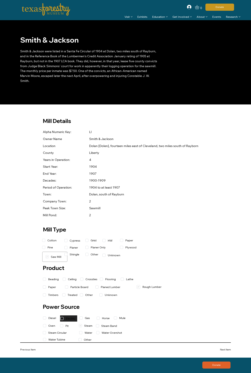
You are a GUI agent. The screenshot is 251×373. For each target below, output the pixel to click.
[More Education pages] (167, 17)
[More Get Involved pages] (191, 17)
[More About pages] (206, 17)
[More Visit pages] (132, 17)
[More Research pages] (239, 17)
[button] (199, 7)
